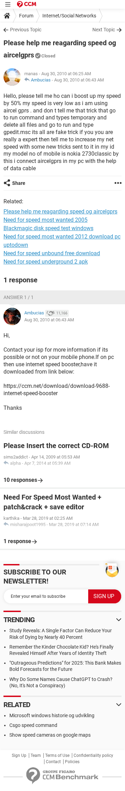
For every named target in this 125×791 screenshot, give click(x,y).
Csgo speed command (33, 725)
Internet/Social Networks (69, 15)
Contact (53, 761)
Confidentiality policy (93, 755)
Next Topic (103, 29)
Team (36, 755)
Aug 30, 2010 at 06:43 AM (79, 80)
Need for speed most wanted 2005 (45, 220)
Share (18, 183)
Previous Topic (25, 29)
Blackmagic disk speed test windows (48, 228)
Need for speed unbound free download (51, 253)
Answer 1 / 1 (18, 297)
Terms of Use (57, 755)
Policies (72, 761)
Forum (26, 15)
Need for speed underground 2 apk (45, 261)
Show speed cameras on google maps (50, 735)
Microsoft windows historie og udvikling (51, 715)
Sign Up (19, 755)
